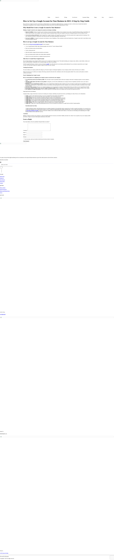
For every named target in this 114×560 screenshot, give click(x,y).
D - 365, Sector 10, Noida (4, 553)
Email (24, 134)
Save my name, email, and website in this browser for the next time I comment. (39, 139)
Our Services (74, 17)
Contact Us (111, 17)
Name (24, 132)
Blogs (95, 17)
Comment (25, 130)
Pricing (65, 17)
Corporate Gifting (85, 17)
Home (49, 17)
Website (24, 136)
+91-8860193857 (3, 314)
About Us (57, 17)
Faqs (103, 17)
